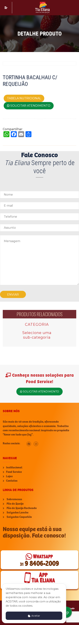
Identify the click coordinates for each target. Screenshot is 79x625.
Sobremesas (14, 499)
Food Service (14, 472)
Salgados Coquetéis (19, 517)
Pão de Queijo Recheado (21, 508)
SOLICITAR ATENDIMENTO (30, 105)
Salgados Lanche (17, 512)
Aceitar (35, 615)
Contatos (11, 481)
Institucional (14, 467)
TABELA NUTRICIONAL (24, 98)
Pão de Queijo (15, 504)
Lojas (9, 476)
